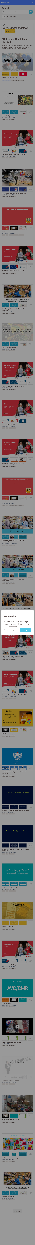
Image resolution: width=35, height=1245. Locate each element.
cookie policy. (13, 626)
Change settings (9, 630)
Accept (25, 630)
